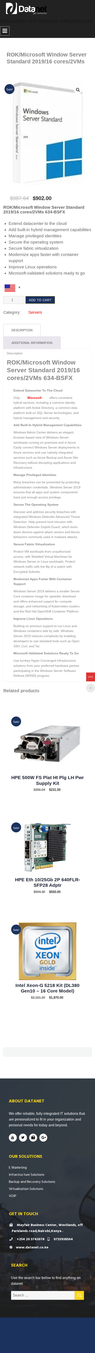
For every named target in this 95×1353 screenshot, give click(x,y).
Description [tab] (21, 330)
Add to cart (40, 300)
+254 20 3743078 (30, 1239)
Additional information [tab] (31, 343)
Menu (5, 31)
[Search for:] (43, 1295)
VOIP (12, 1196)
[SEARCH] (79, 1295)
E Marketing (18, 1167)
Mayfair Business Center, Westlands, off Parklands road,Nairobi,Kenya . (47, 1228)
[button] (78, 90)
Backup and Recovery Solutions (32, 1182)
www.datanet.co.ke (32, 1247)
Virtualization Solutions (26, 1189)
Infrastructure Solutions (26, 1175)
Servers (35, 312)
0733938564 (63, 1239)
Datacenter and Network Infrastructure (46, 21)
